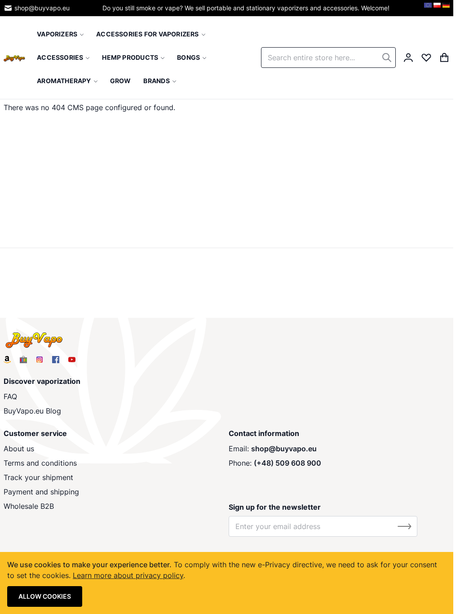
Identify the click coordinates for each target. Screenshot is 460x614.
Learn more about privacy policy (128, 575)
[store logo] (14, 57)
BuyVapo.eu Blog (32, 410)
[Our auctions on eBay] (23, 359)
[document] (226, 583)
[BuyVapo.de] (446, 8)
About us (19, 448)
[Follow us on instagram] (39, 359)
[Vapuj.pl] (437, 8)
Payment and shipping (41, 491)
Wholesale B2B (29, 506)
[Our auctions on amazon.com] (7, 359)
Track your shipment (38, 477)
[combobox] (328, 57)
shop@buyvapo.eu (42, 8)
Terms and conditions (40, 462)
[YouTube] (71, 359)
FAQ (10, 396)
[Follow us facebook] (55, 359)
